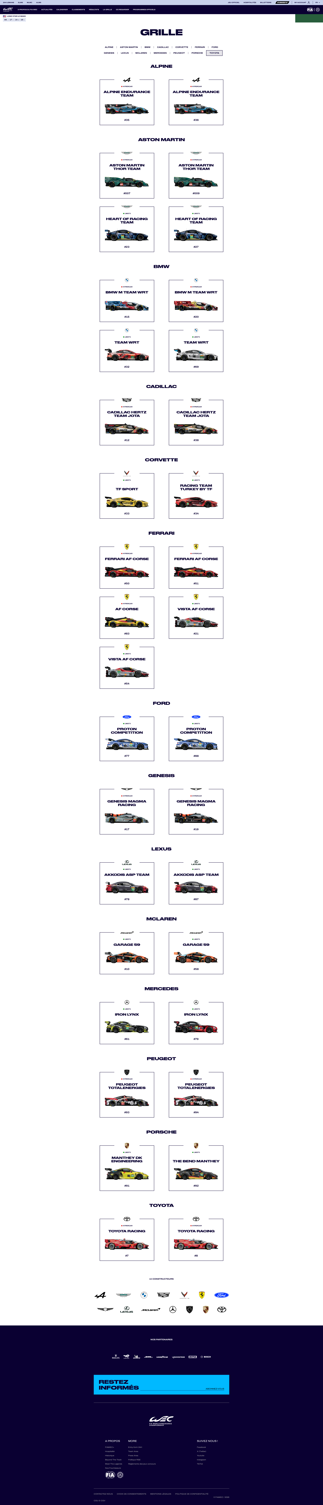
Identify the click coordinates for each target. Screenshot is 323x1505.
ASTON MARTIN (129, 47)
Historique (109, 1455)
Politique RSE (134, 1459)
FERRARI (200, 47)
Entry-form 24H (135, 1447)
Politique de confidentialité (191, 1494)
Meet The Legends (113, 1464)
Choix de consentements (131, 1494)
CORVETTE (181, 47)
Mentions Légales (160, 1494)
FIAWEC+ (109, 1447)
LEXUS (125, 53)
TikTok (200, 1464)
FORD (215, 47)
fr (316, 2)
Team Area (133, 1451)
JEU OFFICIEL (233, 2)
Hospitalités (250, 2)
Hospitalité (110, 1451)
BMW (147, 47)
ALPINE (109, 47)
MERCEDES (160, 53)
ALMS (38, 2)
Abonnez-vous (215, 1388)
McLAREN (141, 53)
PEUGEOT (179, 53)
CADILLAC (163, 47)
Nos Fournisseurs (113, 1468)
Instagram (201, 1459)
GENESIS (109, 53)
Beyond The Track (113, 1459)
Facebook (201, 1447)
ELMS (20, 2)
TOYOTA (214, 53)
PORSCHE (197, 53)
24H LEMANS (8, 2)
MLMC (29, 2)
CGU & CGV (99, 1500)
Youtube (200, 1455)
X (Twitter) (201, 1451)
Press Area (133, 1455)
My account (300, 2)
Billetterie (265, 2)
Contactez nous (103, 1494)
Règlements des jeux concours (142, 1464)
